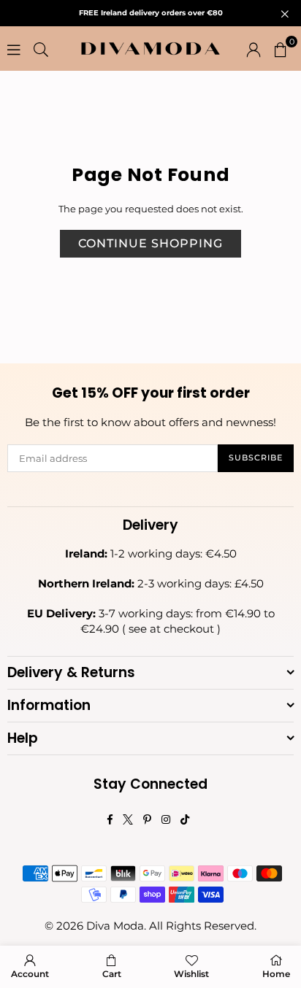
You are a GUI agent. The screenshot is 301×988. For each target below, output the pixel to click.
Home (276, 973)
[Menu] (14, 49)
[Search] (41, 49)
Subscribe (256, 457)
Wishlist (191, 973)
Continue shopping (150, 243)
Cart (111, 973)
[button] (280, 49)
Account (30, 973)
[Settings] (253, 49)
